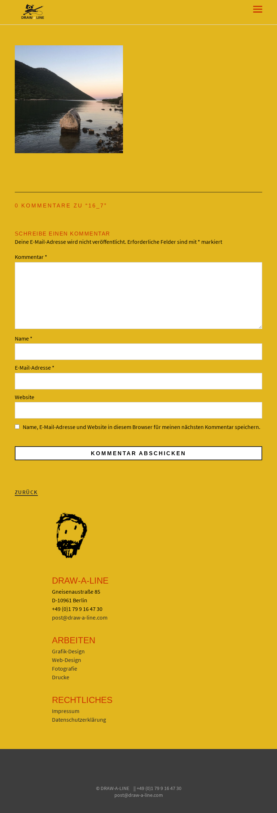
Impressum (65, 710)
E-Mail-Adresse (34, 367)
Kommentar (31, 256)
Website (24, 397)
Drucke (60, 677)
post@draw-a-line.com (79, 617)
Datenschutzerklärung (79, 719)
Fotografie (64, 668)
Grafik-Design (68, 651)
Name (23, 338)
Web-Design (66, 659)
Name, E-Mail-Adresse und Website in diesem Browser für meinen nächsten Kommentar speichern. (141, 426)
